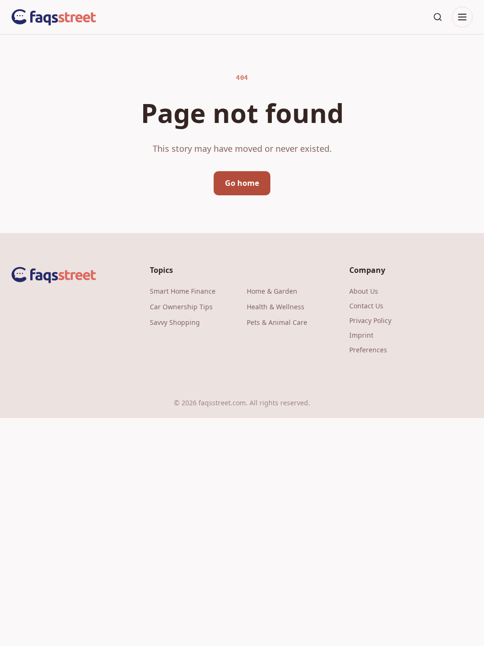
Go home (242, 183)
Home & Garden (272, 291)
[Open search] (437, 17)
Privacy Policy (370, 320)
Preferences (368, 349)
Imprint (361, 335)
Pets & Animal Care (277, 322)
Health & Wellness (275, 306)
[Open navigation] (462, 17)
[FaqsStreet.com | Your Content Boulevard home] (53, 17)
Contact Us (366, 305)
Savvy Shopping (175, 322)
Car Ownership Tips (181, 306)
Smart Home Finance (183, 291)
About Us (363, 291)
